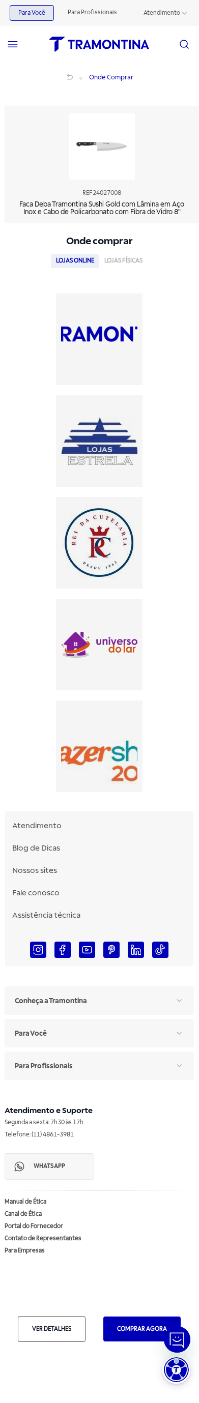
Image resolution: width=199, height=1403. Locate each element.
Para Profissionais (92, 12)
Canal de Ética (23, 1214)
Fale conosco (36, 892)
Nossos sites (34, 870)
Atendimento (162, 13)
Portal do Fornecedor (34, 1226)
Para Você (31, 13)
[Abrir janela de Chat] (177, 1339)
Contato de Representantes (43, 1238)
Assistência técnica (46, 915)
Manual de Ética (25, 1202)
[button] (176, 1370)
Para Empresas (25, 1250)
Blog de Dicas (36, 848)
